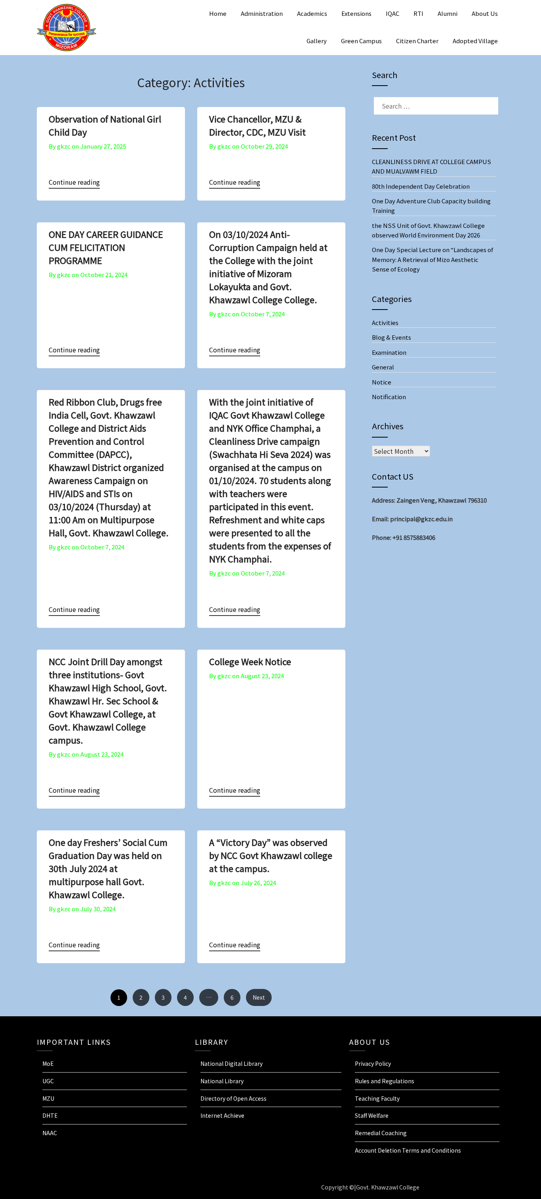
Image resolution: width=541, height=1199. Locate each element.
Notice (381, 382)
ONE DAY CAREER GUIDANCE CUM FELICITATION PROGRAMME (106, 247)
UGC (48, 1081)
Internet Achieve (222, 1115)
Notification (389, 396)
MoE (48, 1063)
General (383, 367)
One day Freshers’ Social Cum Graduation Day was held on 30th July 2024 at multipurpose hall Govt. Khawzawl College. (108, 868)
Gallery (317, 40)
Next (259, 997)
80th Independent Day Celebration (421, 186)
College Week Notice (250, 661)
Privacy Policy (373, 1063)
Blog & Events (391, 337)
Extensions (356, 13)
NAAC (49, 1133)
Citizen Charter (417, 40)
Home (218, 13)
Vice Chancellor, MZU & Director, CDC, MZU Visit (257, 125)
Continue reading (74, 182)
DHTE (50, 1115)
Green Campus (361, 40)
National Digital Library (231, 1063)
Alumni (447, 13)
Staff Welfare (372, 1115)
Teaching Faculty (377, 1098)
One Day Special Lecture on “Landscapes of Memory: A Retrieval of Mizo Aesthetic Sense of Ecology (432, 259)
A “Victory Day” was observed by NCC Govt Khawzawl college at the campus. (270, 855)
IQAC (392, 13)
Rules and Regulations (384, 1081)
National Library (222, 1081)
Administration (262, 13)
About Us (485, 13)
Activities (385, 322)
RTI (418, 13)
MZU (48, 1098)
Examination (389, 352)
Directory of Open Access (233, 1098)
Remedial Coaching (381, 1133)
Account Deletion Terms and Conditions (408, 1150)
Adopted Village (475, 40)
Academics (312, 13)
